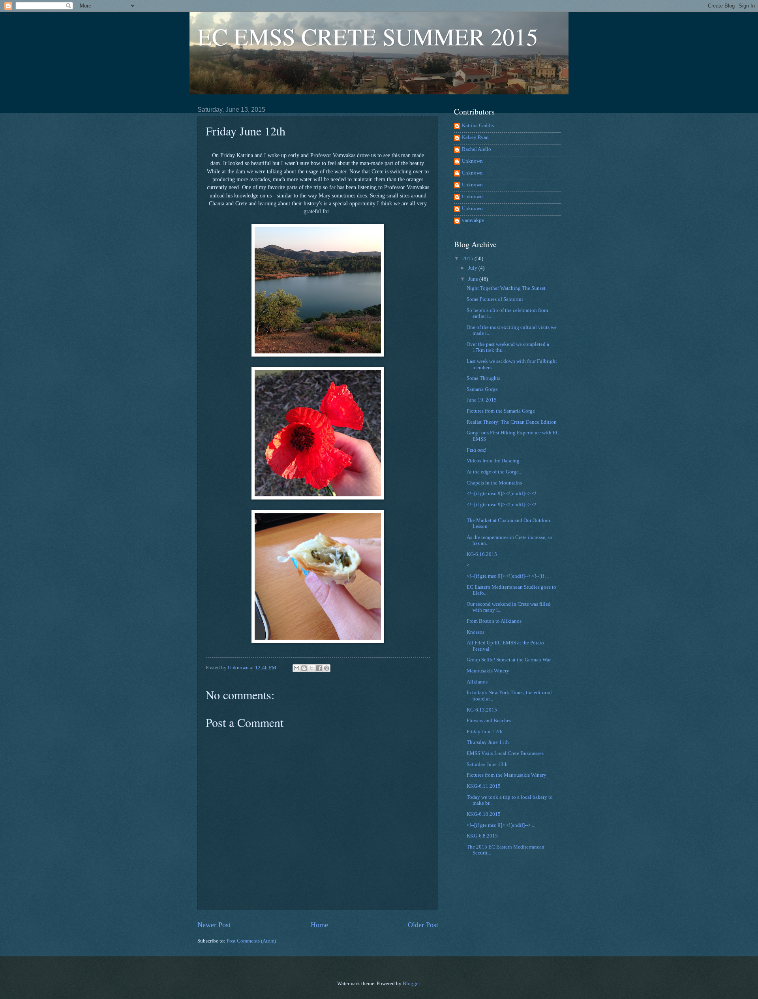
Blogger (411, 983)
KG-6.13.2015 (482, 710)
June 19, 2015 (482, 400)
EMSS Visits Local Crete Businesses (505, 753)
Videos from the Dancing (493, 461)
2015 (468, 258)
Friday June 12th (485, 731)
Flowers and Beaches (489, 720)
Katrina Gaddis (478, 125)
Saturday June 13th (487, 764)
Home (319, 925)
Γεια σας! (476, 450)
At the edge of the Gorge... (494, 472)
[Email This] (296, 668)
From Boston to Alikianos (494, 621)
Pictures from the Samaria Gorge (501, 411)
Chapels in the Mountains (494, 483)
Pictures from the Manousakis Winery (506, 775)
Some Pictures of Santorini (495, 299)
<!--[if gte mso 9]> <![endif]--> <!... (503, 493)
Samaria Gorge (482, 389)
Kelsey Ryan (475, 137)
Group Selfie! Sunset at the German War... (510, 660)
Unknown (472, 161)
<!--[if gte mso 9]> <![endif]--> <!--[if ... (508, 576)
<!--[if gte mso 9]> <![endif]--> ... (501, 825)
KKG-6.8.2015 (482, 836)
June (473, 279)
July (473, 268)
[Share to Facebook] (319, 668)
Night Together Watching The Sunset (506, 288)
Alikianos (477, 682)
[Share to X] (311, 668)
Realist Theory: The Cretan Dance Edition (512, 422)
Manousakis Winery (488, 671)
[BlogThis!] (304, 668)
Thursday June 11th (488, 742)
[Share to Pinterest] (326, 668)
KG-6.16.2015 (482, 554)
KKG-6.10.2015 (484, 814)
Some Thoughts (483, 378)
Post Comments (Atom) (251, 941)
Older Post (423, 925)
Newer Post (214, 925)
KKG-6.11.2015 (484, 786)
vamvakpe (473, 220)
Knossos (475, 632)
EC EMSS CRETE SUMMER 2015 (367, 36)
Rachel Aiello (476, 149)
